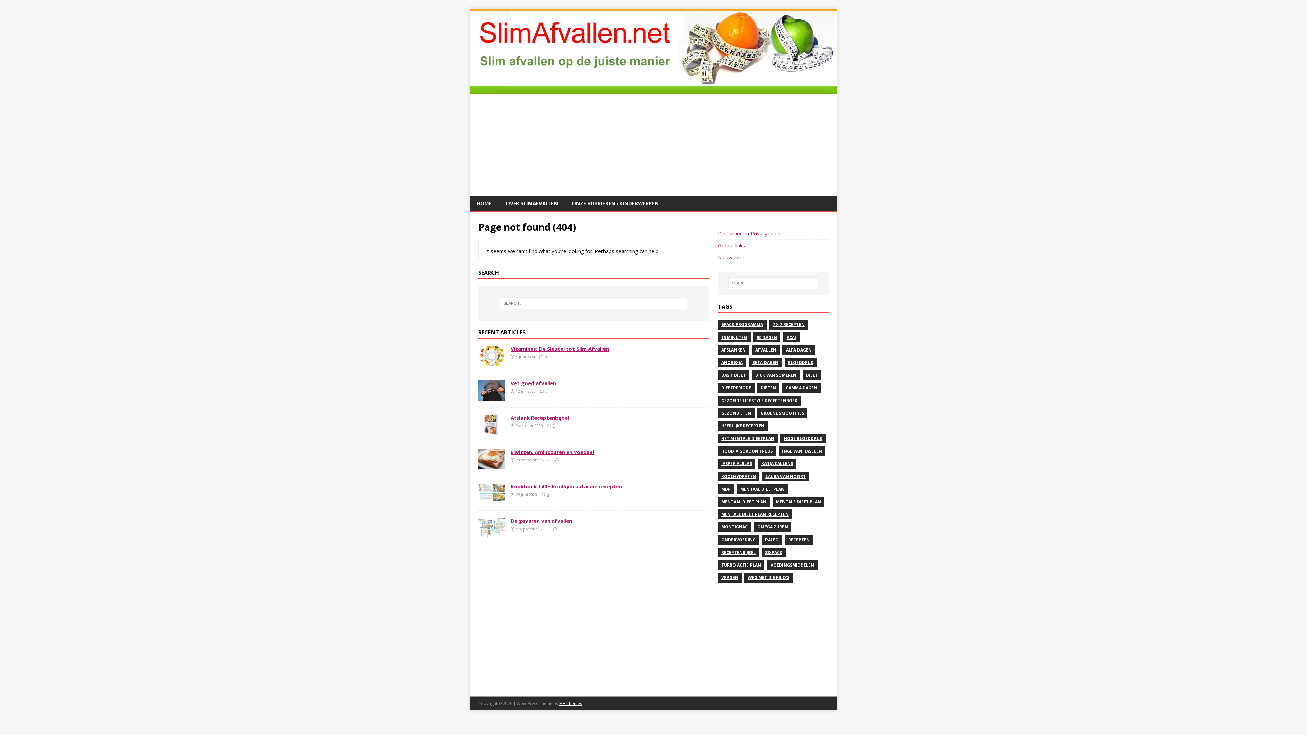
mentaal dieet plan (744, 502)
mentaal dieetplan (762, 489)
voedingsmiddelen (792, 565)
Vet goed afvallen (533, 383)
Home (484, 203)
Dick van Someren (775, 375)
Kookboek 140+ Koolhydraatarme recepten (566, 486)
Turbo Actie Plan (741, 565)
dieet (812, 375)
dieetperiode (736, 388)
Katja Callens (777, 464)
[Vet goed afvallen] (491, 396)
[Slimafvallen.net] (653, 89)
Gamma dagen (801, 388)
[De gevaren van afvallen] (491, 533)
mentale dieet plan (798, 502)
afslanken (733, 350)
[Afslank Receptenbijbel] (491, 430)
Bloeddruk (800, 362)
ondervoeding (738, 540)
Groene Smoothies (782, 413)
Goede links (731, 245)
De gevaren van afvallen (541, 520)
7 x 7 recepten (789, 324)
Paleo (772, 540)
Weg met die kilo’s (768, 578)
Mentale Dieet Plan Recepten (755, 514)
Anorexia (732, 362)
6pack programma (742, 324)
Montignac (734, 527)
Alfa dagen (799, 350)
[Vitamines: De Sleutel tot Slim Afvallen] (491, 362)
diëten (768, 388)
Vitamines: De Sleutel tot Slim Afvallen (560, 348)
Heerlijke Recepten (742, 426)
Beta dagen (765, 362)
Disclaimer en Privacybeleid (750, 233)
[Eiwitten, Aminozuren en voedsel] (491, 465)
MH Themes (570, 703)
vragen (729, 578)
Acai (791, 337)
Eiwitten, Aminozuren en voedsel (552, 451)
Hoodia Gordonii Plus (747, 451)
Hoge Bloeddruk (803, 438)
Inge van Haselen (802, 451)
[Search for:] (593, 303)
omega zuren (772, 527)
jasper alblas (736, 464)
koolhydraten (738, 476)
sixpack (773, 552)
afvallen (765, 350)
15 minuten (734, 337)
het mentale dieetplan (747, 438)
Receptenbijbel (738, 552)
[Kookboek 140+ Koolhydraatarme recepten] (491, 499)
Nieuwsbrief (732, 257)
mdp (726, 489)
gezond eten (736, 413)
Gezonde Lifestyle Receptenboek (759, 401)
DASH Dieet (733, 375)
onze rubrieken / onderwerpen (615, 203)
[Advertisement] (653, 144)
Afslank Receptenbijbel (540, 417)
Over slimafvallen (532, 203)
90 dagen (767, 337)
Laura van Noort (785, 476)
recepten (799, 540)
